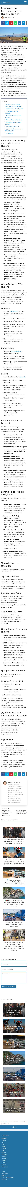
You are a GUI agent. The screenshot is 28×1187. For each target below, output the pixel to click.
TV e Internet (4, 1167)
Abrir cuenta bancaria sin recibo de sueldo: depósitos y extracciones (7, 812)
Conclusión (9, 133)
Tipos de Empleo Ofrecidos (14, 120)
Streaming (4, 1154)
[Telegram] (23, 23)
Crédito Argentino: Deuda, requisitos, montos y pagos (21, 811)
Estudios (3, 1146)
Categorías (4, 1173)
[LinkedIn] (19, 23)
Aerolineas (4, 1138)
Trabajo (3, 1160)
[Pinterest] (11, 23)
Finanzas (3, 1148)
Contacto (4, 1179)
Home (3, 1171)
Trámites (3, 1162)
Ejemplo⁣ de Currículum (12, 126)
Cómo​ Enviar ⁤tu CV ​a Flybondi (14, 109)
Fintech (3, 1150)
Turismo (3, 1164)
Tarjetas (3, 1156)
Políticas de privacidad (7, 1177)
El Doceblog (5, 2)
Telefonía (3, 1158)
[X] (7, 23)
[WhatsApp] (15, 23)
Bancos (3, 1140)
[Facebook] (3, 23)
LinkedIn (22, 377)
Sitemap (3, 1175)
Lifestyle (3, 1152)
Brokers (3, 1144)
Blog (2, 1142)
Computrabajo (16, 351)
